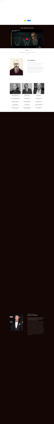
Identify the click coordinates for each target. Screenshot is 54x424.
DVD (25, 20)
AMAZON (29, 20)
